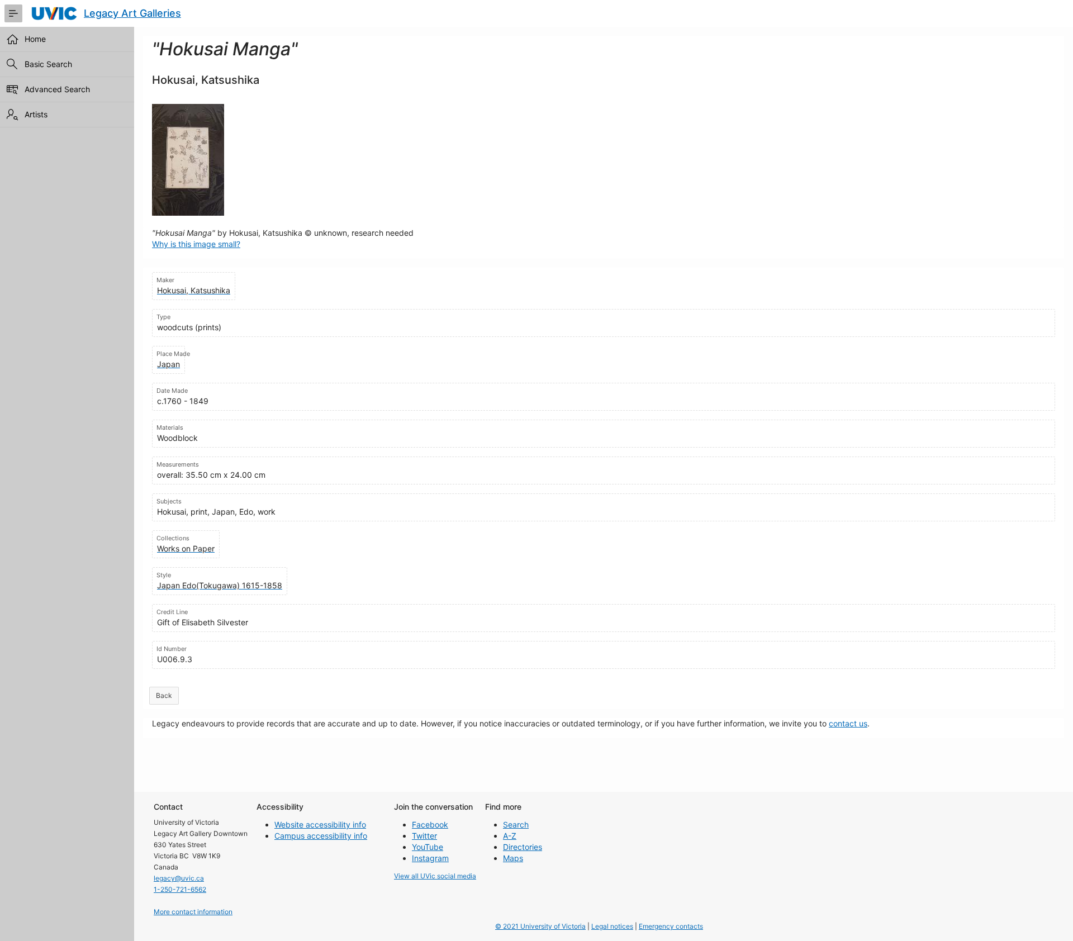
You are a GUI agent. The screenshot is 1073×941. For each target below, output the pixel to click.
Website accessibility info (320, 824)
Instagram (430, 858)
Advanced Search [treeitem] (57, 89)
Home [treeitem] (35, 39)
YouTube (427, 847)
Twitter (424, 835)
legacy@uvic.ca (179, 878)
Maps (513, 858)
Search (516, 824)
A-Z (509, 835)
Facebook (430, 824)
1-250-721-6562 (180, 889)
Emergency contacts (671, 926)
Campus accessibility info (320, 835)
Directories (522, 847)
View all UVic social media (435, 876)
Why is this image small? (196, 244)
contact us (848, 723)
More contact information (193, 911)
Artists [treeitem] (36, 114)
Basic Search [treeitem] (48, 64)
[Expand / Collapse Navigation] (13, 13)
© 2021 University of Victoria (540, 926)
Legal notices (612, 926)
